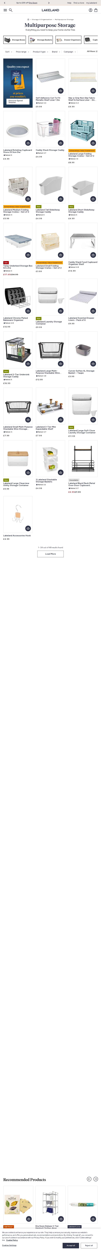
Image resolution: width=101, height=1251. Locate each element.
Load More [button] (50, 554)
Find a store (79, 3)
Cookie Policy (12, 1240)
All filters (91, 51)
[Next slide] (96, 1179)
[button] (6, 3)
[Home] (28, 19)
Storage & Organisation (42, 19)
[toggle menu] (5, 10)
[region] (50, 1240)
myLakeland (91, 3)
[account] (91, 10)
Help (69, 3)
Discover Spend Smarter (16, 102)
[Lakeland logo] (50, 10)
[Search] (10, 10)
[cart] (96, 10)
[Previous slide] (89, 1179)
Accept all (71, 1246)
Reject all (89, 1246)
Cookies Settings (9, 1245)
